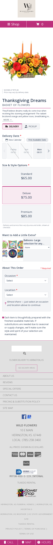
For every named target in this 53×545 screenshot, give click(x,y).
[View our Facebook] (24, 418)
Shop (15, 24)
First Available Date (37, 139)
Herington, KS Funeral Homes (17, 504)
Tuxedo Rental (26, 482)
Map (27, 542)
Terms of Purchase (35, 529)
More (6, 119)
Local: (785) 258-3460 (26, 440)
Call (10, 542)
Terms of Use (26, 533)
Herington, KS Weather (13, 514)
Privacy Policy (14, 529)
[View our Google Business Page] (29, 418)
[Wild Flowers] (26, 16)
